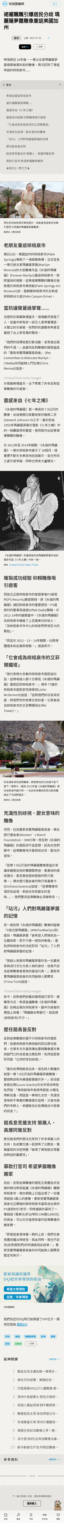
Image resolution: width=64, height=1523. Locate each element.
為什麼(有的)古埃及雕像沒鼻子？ (37, 1438)
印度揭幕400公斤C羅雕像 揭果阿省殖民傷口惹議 (38, 1388)
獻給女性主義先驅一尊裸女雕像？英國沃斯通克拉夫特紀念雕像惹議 (37, 1371)
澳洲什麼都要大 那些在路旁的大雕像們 (37, 1396)
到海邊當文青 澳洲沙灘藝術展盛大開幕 (37, 1422)
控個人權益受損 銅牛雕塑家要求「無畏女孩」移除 (37, 1405)
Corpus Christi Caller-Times (23, 564)
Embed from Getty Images (22, 378)
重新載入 (32, 1503)
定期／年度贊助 (17, 1297)
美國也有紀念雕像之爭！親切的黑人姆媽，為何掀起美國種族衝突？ (37, 1430)
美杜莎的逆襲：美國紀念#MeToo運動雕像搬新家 (34, 1379)
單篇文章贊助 (16, 1289)
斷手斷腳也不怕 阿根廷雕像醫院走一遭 (37, 1447)
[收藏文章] (49, 38)
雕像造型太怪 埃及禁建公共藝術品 (37, 1413)
